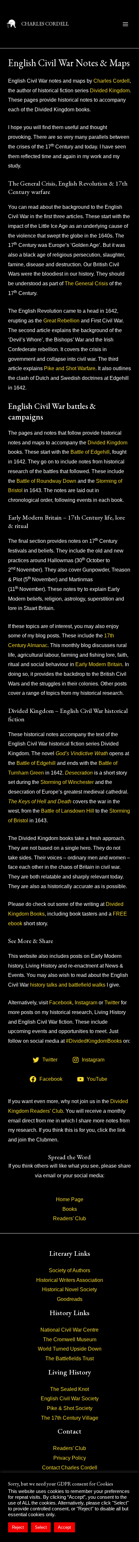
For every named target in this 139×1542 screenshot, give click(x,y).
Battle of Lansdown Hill (67, 811)
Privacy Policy (69, 1458)
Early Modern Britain (98, 664)
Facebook (60, 1002)
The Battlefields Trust (69, 1358)
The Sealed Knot (69, 1389)
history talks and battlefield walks (67, 985)
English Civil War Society (70, 1398)
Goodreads (69, 1299)
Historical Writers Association (69, 1280)
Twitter (112, 1002)
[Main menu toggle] (125, 24)
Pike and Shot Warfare (69, 368)
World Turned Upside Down (70, 1349)
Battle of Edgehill (90, 452)
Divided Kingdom (110, 90)
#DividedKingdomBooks (94, 1041)
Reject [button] (18, 1527)
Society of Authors (69, 1270)
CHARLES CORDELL (45, 23)
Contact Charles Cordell (69, 1467)
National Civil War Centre (69, 1330)
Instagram (86, 1002)
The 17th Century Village (69, 1418)
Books (69, 1209)
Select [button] (41, 1527)
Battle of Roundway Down (46, 481)
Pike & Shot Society (69, 1408)
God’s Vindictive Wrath (82, 753)
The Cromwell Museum (69, 1339)
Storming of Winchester (67, 782)
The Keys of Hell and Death (39, 801)
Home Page (69, 1199)
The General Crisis (86, 283)
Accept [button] (64, 1527)
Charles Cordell (111, 81)
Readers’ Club (69, 1218)
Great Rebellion (61, 320)
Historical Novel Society (69, 1289)
